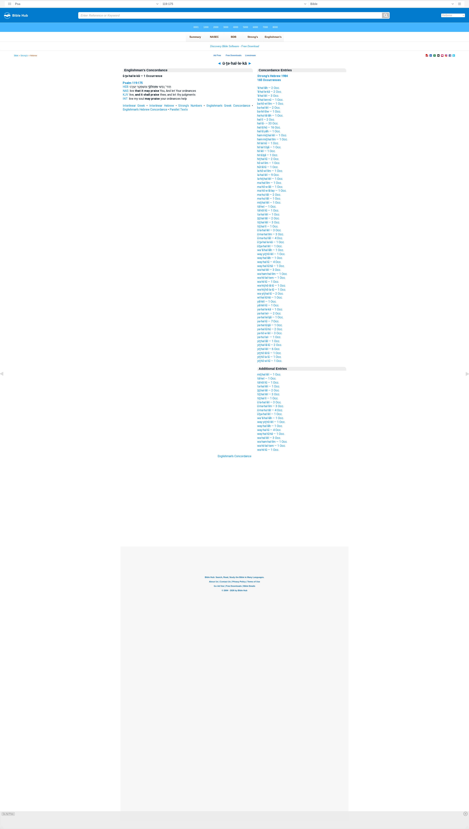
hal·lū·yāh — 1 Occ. (268, 131)
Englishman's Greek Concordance (228, 105)
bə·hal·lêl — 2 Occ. (268, 107)
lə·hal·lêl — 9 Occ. (268, 175)
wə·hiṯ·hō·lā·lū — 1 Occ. (271, 285)
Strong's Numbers (190, 105)
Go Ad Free (8, 814)
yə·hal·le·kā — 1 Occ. (270, 309)
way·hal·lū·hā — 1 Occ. (271, 266)
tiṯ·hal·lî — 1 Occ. (267, 226)
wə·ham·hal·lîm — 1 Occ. (272, 274)
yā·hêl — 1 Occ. (266, 301)
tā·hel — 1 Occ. (266, 206)
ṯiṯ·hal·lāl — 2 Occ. (268, 218)
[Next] (464, 382)
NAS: (126, 91)
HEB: (126, 87)
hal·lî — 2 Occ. (266, 119)
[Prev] (4, 382)
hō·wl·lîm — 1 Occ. (268, 163)
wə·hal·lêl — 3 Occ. (269, 270)
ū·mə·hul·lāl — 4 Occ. (270, 238)
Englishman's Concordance (234, 456)
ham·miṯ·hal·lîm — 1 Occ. (272, 139)
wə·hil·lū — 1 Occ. (268, 281)
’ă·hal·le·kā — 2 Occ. (269, 91)
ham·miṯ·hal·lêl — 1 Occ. (272, 135)
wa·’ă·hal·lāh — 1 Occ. (270, 250)
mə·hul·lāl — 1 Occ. (269, 198)
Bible (16, 55)
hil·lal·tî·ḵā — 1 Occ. (269, 147)
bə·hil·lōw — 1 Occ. (269, 111)
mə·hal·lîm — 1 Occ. (269, 183)
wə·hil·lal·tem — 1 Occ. (271, 277)
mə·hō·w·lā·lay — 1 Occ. (272, 190)
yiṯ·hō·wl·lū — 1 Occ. (269, 361)
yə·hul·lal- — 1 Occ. (269, 337)
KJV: (126, 94)
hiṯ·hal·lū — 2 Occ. (268, 159)
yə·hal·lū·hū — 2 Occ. (270, 329)
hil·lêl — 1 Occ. (266, 151)
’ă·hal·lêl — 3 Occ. (268, 95)
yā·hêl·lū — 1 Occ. (268, 305)
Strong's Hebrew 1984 (272, 76)
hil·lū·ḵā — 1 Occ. (267, 155)
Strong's (24, 55)
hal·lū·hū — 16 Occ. (269, 127)
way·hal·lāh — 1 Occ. (270, 258)
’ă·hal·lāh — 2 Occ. (268, 88)
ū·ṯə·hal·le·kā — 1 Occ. (271, 242)
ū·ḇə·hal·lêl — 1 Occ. (269, 246)
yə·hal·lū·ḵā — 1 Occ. (269, 325)
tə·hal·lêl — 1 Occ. (268, 214)
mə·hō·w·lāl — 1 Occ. (270, 187)
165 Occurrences (269, 80)
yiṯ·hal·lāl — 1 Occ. (268, 341)
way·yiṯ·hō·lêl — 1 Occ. (271, 254)
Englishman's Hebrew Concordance (145, 109)
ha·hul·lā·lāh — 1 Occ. (270, 115)
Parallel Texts (179, 109)
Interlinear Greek (134, 105)
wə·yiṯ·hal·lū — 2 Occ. (270, 293)
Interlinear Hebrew (161, 105)
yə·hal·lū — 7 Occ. (268, 321)
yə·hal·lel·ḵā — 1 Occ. (270, 317)
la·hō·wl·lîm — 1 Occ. (270, 171)
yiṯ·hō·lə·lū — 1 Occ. (269, 357)
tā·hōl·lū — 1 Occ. (268, 210)
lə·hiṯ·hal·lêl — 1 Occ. (270, 178)
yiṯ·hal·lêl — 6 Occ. (268, 349)
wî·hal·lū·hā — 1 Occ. (269, 297)
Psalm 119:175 (133, 83)
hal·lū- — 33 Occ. (267, 123)
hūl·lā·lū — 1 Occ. (267, 167)
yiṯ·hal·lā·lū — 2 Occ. (269, 345)
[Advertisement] (234, 524)
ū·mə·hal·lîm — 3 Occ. (270, 234)
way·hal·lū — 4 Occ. (269, 262)
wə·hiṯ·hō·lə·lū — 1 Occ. (271, 289)
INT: (125, 98)
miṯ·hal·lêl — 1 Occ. (269, 202)
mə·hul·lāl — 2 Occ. (269, 194)
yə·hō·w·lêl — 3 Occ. (269, 333)
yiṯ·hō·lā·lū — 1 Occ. (269, 353)
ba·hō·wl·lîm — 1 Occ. (270, 103)
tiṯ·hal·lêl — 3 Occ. (268, 222)
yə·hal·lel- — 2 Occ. (269, 313)
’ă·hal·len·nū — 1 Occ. (270, 100)
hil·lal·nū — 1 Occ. (268, 143)
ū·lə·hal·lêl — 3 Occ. (269, 230)
